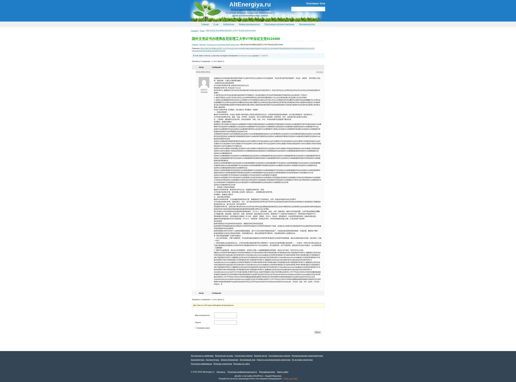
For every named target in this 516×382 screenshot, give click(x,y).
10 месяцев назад (245, 56)
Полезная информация (201, 364)
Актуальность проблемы (202, 356)
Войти (317, 332)
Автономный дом (247, 360)
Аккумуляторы (212, 360)
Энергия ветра (260, 356)
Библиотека (228, 24)
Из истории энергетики (302, 360)
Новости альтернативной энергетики (273, 360)
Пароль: (198, 322)
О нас (216, 24)
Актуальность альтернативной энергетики (223, 45)
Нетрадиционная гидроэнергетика (307, 356)
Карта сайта (282, 372)
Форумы (203, 45)
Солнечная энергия (243, 356)
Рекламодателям (307, 24)
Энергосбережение (229, 360)
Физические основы (224, 356)
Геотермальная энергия (279, 356)
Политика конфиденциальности (242, 372)
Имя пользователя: (202, 315)
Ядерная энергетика (222, 364)
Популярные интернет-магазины (279, 24)
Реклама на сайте (241, 364)
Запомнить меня (203, 328)
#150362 (319, 72)
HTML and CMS (290, 378)
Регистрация (312, 3)
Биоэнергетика (197, 360)
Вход (322, 3)
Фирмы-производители (249, 24)
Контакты (221, 372)
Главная (205, 24)
